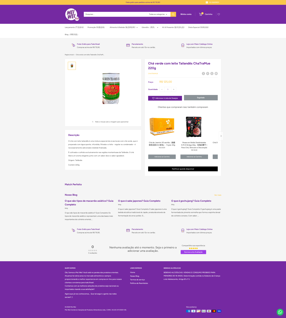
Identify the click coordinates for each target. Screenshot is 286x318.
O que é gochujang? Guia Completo (191, 200)
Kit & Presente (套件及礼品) (173, 27)
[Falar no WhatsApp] (280, 312)
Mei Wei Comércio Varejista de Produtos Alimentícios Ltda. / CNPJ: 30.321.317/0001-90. (96, 310)
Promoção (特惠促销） (97, 27)
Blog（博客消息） (72, 34)
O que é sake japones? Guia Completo (139, 200)
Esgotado (201, 98)
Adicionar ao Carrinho (162, 157)
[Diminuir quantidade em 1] (162, 89)
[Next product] (221, 136)
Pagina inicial (69, 55)
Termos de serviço (137, 280)
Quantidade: (153, 89)
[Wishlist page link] (219, 14)
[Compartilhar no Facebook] (203, 73)
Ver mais (218, 195)
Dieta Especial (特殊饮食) (198, 27)
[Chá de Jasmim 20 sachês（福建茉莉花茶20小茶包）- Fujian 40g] (162, 126)
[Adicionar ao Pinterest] (207, 73)
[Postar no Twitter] (211, 73)
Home (132, 272)
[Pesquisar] (173, 14)
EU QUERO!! (214, 2)
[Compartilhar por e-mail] (216, 73)
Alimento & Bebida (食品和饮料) (122, 27)
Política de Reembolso (139, 283)
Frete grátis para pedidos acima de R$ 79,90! (143, 2)
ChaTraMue (153, 74)
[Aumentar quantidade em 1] (173, 89)
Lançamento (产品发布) (74, 27)
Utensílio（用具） (149, 27)
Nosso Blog (134, 276)
